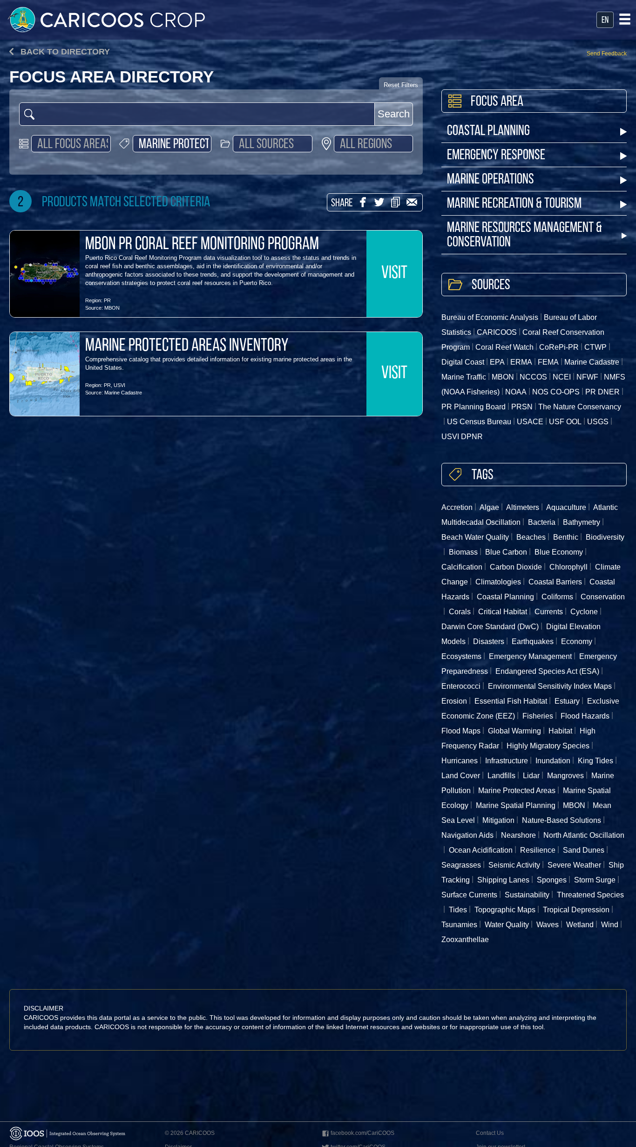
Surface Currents (469, 895)
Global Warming (514, 731)
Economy (576, 641)
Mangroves (565, 776)
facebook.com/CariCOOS (362, 1133)
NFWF (587, 377)
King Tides (595, 761)
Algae (489, 507)
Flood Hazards (585, 716)
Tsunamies (459, 925)
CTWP (595, 347)
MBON (112, 308)
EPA (497, 362)
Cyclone (584, 612)
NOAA (516, 392)
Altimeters (522, 507)
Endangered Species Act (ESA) (547, 671)
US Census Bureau (479, 422)
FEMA (548, 362)
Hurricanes (459, 761)
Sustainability (527, 895)
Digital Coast (462, 362)
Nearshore (518, 835)
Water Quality (507, 925)
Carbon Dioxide (516, 567)
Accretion (457, 507)
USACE (530, 422)
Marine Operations (490, 180)
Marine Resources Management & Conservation (524, 235)
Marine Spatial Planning (515, 805)
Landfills (501, 776)
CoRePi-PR (559, 347)
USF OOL (565, 422)
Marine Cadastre (123, 392)
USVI (119, 385)
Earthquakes (533, 641)
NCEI (562, 377)
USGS (598, 422)
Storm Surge (595, 880)
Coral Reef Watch (504, 347)
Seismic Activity (514, 865)
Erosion (454, 701)
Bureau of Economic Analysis (489, 317)
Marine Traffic (463, 377)
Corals (460, 612)
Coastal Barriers (555, 582)
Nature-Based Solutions (561, 820)
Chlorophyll (568, 567)
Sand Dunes (583, 850)
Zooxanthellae (465, 939)
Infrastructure (506, 761)
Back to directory (64, 51)
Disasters (488, 641)
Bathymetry (581, 522)
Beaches (531, 537)
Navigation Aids (467, 835)
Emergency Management (530, 656)
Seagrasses (461, 865)
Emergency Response (496, 156)
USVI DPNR (462, 437)
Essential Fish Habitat (510, 701)
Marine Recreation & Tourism (514, 204)
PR (107, 300)
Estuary (567, 701)
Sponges (552, 880)
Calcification (461, 567)
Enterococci (460, 686)
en (605, 20)
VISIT (394, 274)
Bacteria (541, 522)
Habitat (560, 731)
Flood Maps (460, 731)
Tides (458, 910)
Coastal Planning (488, 131)
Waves (547, 925)
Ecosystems (461, 656)
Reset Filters (401, 84)
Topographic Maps (504, 910)
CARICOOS (497, 332)
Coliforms (557, 597)
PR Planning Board (473, 407)
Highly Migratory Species (548, 746)
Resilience (537, 850)
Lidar (531, 776)
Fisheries (537, 716)
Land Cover (460, 776)
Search (394, 114)
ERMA (521, 362)
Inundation (552, 761)
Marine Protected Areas (516, 790)
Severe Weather (574, 865)
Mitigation (498, 820)
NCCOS (533, 377)
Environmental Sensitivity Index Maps (550, 686)
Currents (549, 612)
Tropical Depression (576, 910)
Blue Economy (559, 552)
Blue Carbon (506, 552)
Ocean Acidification (481, 850)
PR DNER (602, 392)
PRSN (522, 407)
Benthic (565, 537)
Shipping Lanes (503, 880)
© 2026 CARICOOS (190, 1133)
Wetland (580, 925)
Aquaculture (566, 507)
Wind (609, 925)
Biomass (463, 552)
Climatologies (498, 582)
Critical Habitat (502, 612)
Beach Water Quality (475, 537)
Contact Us (490, 1133)
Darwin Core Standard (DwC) (490, 627)
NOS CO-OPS (556, 392)
